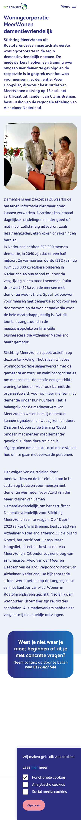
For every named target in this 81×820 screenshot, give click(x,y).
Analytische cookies (48, 784)
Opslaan (33, 805)
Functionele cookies (49, 777)
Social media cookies (49, 791)
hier (34, 767)
